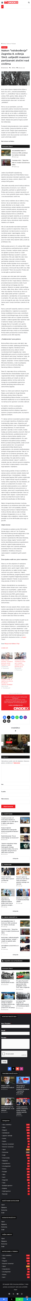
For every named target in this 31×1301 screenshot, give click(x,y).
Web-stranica (5, 798)
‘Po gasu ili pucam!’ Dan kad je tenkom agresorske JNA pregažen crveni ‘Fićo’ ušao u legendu (22, 984)
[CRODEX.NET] (11, 2)
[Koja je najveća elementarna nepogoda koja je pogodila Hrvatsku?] (25, 830)
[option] (15, 743)
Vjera (3, 1174)
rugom (24, 637)
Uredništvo (15, 728)
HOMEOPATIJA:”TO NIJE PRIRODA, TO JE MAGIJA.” (7, 1108)
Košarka (4, 1188)
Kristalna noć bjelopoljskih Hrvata (7, 981)
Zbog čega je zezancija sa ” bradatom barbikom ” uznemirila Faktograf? (22, 1089)
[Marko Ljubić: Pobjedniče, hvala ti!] (8, 1080)
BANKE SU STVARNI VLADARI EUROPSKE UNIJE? (17, 6)
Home (4, 43)
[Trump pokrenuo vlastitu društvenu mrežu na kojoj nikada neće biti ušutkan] (23, 1101)
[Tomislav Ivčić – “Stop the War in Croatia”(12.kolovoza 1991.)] (6, 162)
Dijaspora (5, 1160)
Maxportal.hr (8, 643)
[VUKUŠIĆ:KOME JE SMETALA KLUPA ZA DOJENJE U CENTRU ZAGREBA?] (7, 675)
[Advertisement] (15, 26)
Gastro (4, 1141)
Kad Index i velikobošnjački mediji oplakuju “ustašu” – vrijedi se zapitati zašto (10, 939)
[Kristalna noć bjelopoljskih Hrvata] (8, 975)
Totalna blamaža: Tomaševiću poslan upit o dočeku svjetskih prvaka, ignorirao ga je (20, 663)
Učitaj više (15, 858)
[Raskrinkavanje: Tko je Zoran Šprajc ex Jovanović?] (25, 838)
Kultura (9, 43)
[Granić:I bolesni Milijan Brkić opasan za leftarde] (8, 871)
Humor (4, 1138)
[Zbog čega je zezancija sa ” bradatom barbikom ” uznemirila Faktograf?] (23, 1080)
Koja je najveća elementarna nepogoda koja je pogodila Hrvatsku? (9, 829)
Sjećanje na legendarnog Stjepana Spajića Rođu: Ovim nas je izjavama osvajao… (7, 901)
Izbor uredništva (6, 1124)
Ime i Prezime (6, 1023)
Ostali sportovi (6, 1191)
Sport (3, 1177)
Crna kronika (6, 1158)
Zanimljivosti (5, 1133)
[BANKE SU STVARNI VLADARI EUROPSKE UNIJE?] (23, 892)
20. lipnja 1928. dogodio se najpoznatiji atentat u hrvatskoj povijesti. (22, 1003)
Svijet (3, 1155)
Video (3, 1127)
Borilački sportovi (7, 1185)
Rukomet (4, 1194)
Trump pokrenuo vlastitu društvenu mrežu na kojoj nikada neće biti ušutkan (22, 1110)
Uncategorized (6, 1166)
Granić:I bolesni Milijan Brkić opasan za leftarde (7, 878)
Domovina (5, 1152)
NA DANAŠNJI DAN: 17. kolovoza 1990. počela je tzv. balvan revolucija (20, 153)
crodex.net (4, 648)
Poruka (4, 1037)
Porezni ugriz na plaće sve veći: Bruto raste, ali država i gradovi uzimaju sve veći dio (22, 880)
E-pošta (3, 791)
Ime (2, 784)
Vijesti (4, 1149)
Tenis (3, 1182)
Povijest (14, 43)
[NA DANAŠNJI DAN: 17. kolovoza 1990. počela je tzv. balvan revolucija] (6, 153)
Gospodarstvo (6, 1163)
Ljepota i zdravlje (7, 1135)
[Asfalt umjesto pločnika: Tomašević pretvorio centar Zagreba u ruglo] (7, 655)
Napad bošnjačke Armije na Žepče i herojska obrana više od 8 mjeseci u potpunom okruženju (8, 1004)
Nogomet (5, 1180)
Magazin (4, 1130)
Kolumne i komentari (8, 1144)
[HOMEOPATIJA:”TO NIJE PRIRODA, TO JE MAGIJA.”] (8, 1101)
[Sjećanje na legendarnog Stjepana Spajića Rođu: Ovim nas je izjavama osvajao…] (8, 892)
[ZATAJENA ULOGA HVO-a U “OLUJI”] (25, 948)
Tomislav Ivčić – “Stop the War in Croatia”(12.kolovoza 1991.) (21, 163)
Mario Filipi (16, 643)
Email (3, 1030)
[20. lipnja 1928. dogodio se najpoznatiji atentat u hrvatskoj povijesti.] (23, 996)
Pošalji (4, 1061)
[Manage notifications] (27, 1297)
